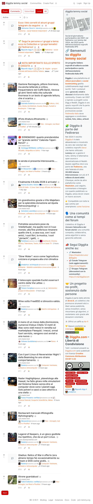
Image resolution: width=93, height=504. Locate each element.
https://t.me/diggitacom (79, 277)
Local (39, 11)
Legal (50, 500)
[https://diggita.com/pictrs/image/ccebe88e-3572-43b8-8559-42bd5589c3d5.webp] (12, 44)
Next (5, 493)
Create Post (48, 3)
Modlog (68, 386)
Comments (15, 11)
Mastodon (69, 186)
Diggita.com (78, 337)
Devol (83, 147)
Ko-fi (86, 321)
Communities (35, 3)
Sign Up (86, 3)
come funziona (83, 206)
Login (79, 3)
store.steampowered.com (27, 440)
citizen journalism (73, 81)
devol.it (70, 301)
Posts (5, 11)
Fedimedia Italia (72, 113)
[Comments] (12, 25)
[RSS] (27, 17)
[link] (24, 34)
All (45, 11)
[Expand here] (12, 87)
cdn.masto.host (24, 101)
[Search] (74, 3)
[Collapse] (67, 14)
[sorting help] (24, 17)
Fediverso (78, 167)
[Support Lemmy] (56, 3)
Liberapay (69, 329)
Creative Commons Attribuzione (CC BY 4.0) (75, 356)
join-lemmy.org (83, 500)
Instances (59, 500)
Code (73, 500)
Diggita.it (69, 139)
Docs (67, 500)
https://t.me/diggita (77, 266)
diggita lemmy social (16, 3)
